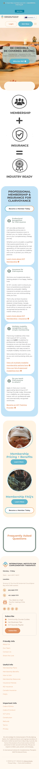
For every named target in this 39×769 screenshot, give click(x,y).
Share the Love (8, 656)
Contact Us (7, 652)
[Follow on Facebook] (8, 608)
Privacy (5, 729)
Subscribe (12, 631)
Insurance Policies (9, 683)
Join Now (19, 11)
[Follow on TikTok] (16, 608)
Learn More (19, 462)
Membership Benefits (11, 672)
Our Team (6, 648)
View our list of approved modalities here (17, 369)
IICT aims (6, 714)
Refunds (6, 721)
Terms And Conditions (24, 763)
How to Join (7, 675)
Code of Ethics (8, 706)
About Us (6, 644)
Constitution (7, 717)
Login (11, 24)
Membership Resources (11, 679)
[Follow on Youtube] (4, 608)
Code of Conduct (9, 710)
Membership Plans (10, 668)
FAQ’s (5, 694)
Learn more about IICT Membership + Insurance (17, 317)
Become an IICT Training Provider (17, 406)
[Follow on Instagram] (12, 608)
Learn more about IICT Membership (16, 260)
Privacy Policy (12, 763)
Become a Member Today (19, 209)
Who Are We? (18, 61)
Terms (5, 725)
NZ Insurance (8, 687)
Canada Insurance (9, 690)
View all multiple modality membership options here (17, 364)
